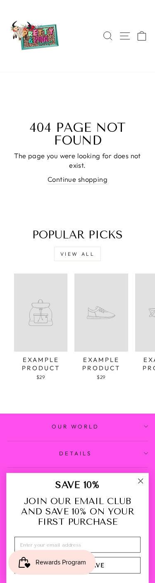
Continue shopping (77, 179)
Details (75, 453)
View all (77, 254)
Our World (76, 426)
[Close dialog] (140, 481)
